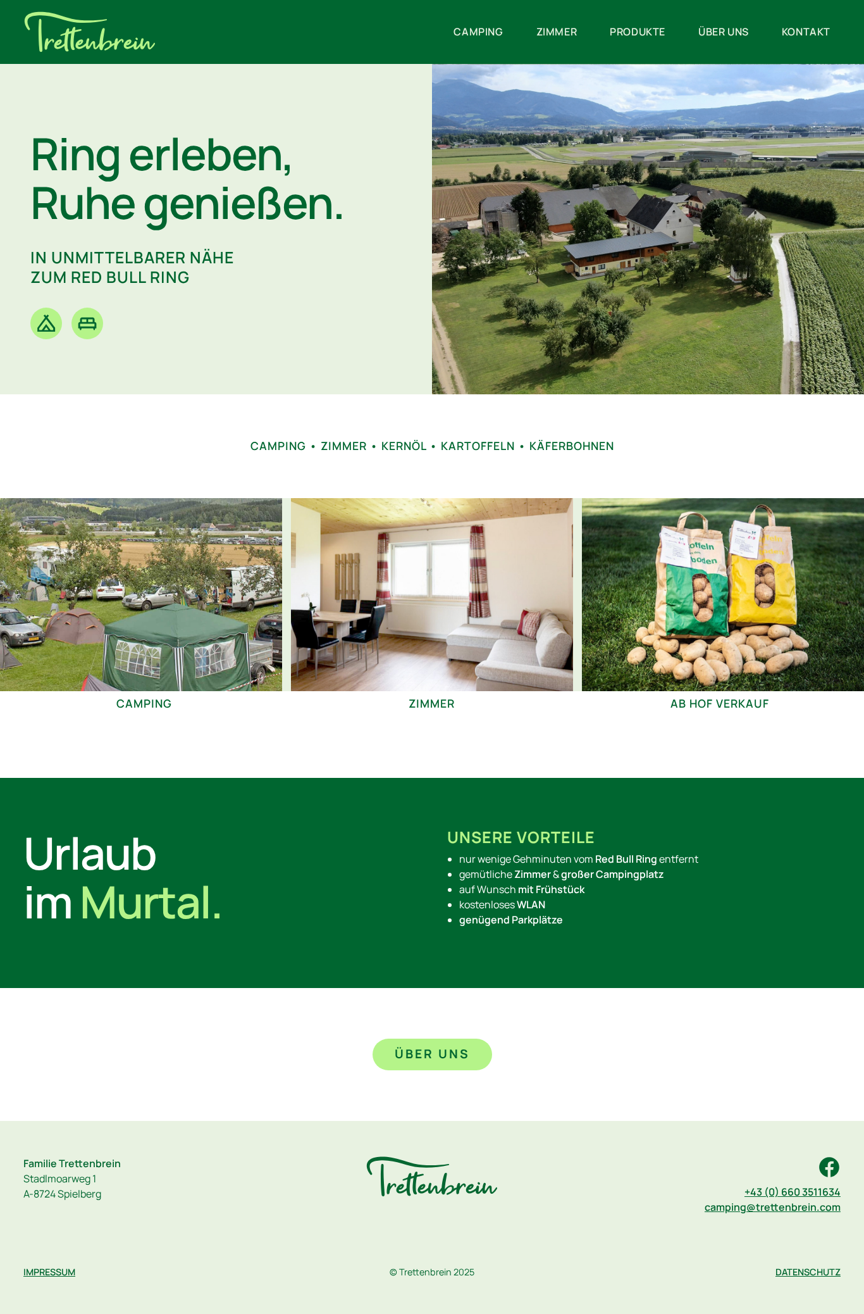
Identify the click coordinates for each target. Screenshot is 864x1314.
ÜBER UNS (432, 1054)
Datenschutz (808, 1272)
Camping (478, 32)
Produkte (637, 32)
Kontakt (806, 32)
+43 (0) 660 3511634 (792, 1192)
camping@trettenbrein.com (773, 1207)
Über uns (723, 32)
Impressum (49, 1272)
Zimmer (556, 32)
